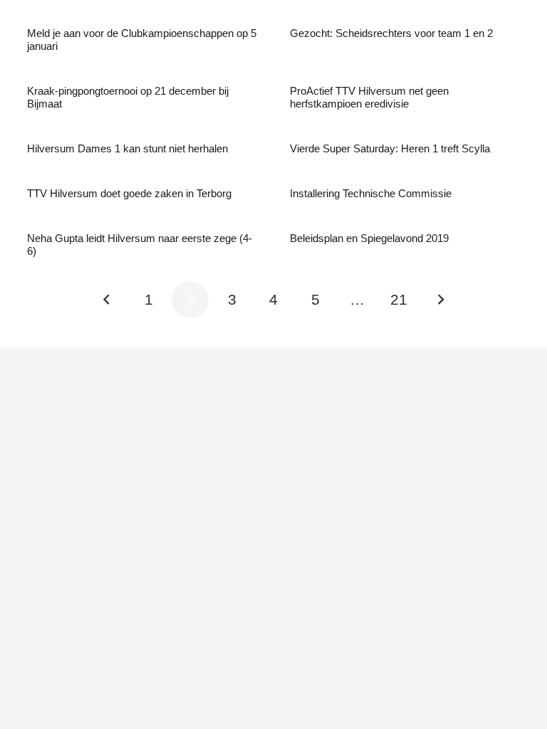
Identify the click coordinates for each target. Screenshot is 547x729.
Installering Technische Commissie (371, 193)
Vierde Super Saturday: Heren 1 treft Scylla (390, 148)
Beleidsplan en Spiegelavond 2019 (369, 238)
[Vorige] (107, 300)
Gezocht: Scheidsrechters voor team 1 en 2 (391, 33)
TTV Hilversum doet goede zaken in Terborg (129, 193)
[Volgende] (440, 300)
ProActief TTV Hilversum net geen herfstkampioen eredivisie (369, 97)
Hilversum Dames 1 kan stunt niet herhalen (127, 148)
